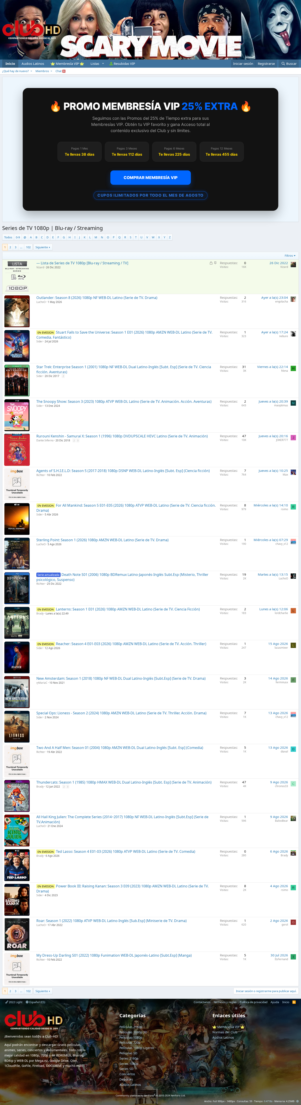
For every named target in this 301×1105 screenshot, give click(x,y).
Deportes (126, 1079)
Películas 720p (130, 1042)
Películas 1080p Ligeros (136, 1048)
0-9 (18, 237)
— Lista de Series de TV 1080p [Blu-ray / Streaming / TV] (82, 263)
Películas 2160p (130, 1027)
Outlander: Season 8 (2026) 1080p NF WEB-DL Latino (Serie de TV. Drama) (96, 297)
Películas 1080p (130, 1037)
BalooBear (281, 821)
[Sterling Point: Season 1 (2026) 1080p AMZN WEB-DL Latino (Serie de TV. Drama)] (17, 554)
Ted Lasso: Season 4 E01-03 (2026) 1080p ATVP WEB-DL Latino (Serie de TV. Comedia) (125, 851)
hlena (284, 371)
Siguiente (41, 247)
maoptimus (281, 405)
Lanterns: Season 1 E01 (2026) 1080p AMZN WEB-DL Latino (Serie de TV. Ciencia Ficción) (128, 609)
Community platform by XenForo (151, 1095)
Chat (60, 71)
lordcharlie (281, 613)
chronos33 (281, 786)
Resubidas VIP (124, 63)
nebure (283, 336)
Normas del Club (224, 1032)
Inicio (10, 63)
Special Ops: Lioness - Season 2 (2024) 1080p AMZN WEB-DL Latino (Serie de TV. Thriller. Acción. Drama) (121, 713)
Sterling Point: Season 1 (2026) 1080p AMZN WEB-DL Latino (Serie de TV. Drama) (102, 540)
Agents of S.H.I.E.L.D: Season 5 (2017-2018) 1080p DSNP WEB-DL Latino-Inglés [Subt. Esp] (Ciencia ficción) (123, 470)
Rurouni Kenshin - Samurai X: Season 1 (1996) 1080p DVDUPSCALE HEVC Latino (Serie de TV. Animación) (122, 436)
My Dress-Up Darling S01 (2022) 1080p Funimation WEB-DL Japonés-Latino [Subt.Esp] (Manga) (114, 955)
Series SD (126, 1069)
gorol (285, 924)
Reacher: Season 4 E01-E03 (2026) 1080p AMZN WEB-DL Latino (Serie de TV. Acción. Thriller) (131, 643)
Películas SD (128, 1053)
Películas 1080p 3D (133, 1032)
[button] (96, 64)
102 (28, 247)
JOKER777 (282, 440)
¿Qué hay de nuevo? (15, 71)
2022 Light (15, 1002)
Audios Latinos (33, 63)
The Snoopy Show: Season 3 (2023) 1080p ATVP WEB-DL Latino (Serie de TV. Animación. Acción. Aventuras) (124, 401)
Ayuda (275, 1002)
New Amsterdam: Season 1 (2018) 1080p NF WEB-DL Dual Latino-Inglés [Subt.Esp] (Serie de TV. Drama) (121, 678)
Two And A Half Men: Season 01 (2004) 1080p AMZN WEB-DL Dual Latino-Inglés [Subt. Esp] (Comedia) (119, 747)
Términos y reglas (225, 1002)
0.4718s (268, 1101)
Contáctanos (202, 1002)
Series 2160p (128, 1058)
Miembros (42, 71)
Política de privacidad (254, 1002)
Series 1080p (128, 1064)
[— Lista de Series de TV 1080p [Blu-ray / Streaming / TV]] (17, 277)
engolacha (281, 301)
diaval (284, 751)
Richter (40, 475)
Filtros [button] (289, 256)
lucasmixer (281, 648)
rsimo (284, 509)
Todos (8, 237)
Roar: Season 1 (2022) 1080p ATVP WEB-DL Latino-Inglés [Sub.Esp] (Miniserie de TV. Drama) (111, 920)
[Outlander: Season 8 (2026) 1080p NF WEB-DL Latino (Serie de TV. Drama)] (17, 311)
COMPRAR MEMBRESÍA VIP (151, 177)
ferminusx (282, 682)
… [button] (21, 247)
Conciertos (127, 1074)
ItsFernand (281, 959)
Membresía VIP (67, 63)
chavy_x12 (281, 544)
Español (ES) (37, 1002)
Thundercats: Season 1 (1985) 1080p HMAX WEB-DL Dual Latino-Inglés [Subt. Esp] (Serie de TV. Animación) (124, 782)
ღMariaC (41, 683)
